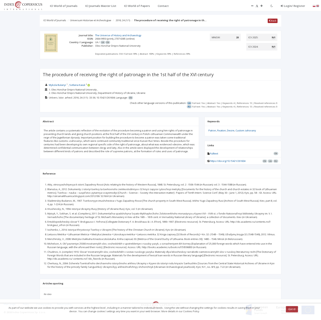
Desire (230, 130)
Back (273, 20)
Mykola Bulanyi (57, 85)
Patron (212, 130)
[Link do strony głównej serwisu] (23, 5)
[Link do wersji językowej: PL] (314, 5)
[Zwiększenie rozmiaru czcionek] (263, 6)
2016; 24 (123, 20)
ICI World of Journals (54, 20)
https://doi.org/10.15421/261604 (227, 161)
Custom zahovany (246, 130)
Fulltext (214, 153)
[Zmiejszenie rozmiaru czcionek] (250, 6)
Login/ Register (294, 6)
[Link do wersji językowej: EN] (317, 5)
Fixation (221, 130)
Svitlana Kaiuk (77, 85)
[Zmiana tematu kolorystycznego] (272, 6)
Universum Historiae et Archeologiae (90, 20)
